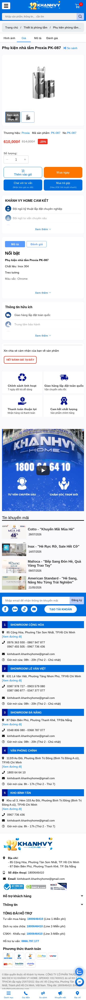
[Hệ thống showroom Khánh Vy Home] (44, 6)
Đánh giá (52, 38)
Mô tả (37, 38)
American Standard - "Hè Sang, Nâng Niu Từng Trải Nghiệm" (52, 580)
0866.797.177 (30, 941)
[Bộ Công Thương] (13, 887)
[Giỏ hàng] (77, 5)
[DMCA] (35, 887)
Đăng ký (77, 600)
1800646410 (36, 872)
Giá (24, 38)
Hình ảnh (9, 38)
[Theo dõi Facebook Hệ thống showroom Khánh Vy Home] (5, 608)
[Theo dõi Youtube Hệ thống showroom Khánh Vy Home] (34, 608)
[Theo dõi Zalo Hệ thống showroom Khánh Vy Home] (15, 608)
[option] (43, 83)
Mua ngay (63, 172)
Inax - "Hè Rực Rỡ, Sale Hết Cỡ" (53, 546)
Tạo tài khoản (60, 609)
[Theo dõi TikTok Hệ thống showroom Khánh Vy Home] (24, 608)
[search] (80, 16)
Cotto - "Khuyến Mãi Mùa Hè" (51, 529)
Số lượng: (10, 153)
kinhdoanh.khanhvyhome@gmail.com (41, 878)
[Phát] (43, 470)
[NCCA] (58, 887)
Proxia (26, 132)
